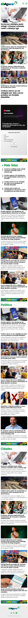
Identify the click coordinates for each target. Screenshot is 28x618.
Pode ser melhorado (8, 139)
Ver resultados (14, 146)
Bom (5, 135)
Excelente (6, 136)
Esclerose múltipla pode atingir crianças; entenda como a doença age (14, 170)
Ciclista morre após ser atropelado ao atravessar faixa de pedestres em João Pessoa (15, 189)
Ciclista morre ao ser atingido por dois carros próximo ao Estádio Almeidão (14, 183)
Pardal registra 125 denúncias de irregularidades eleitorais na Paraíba (15, 177)
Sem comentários (8, 141)
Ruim (5, 138)
